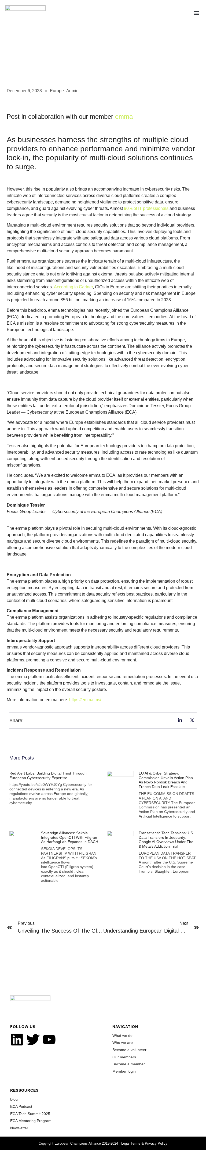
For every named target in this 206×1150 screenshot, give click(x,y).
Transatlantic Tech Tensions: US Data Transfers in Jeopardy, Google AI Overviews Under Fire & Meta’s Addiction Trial (166, 839)
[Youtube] (49, 1039)
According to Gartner (73, 287)
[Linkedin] (17, 1039)
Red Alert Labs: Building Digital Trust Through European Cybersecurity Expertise (48, 775)
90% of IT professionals (146, 208)
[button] (196, 12)
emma (124, 116)
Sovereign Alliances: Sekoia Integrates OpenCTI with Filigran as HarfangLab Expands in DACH (69, 837)
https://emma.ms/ (85, 699)
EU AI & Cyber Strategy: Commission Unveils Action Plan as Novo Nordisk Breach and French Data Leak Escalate (166, 780)
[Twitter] (33, 1039)
